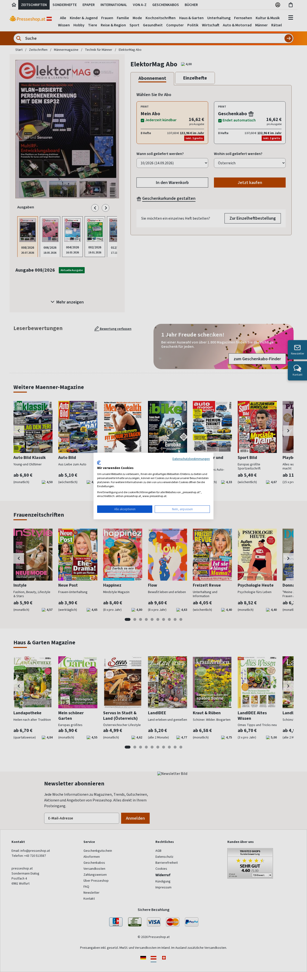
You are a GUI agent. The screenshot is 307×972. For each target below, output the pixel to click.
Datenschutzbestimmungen (191, 459)
